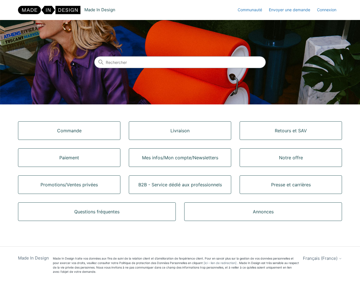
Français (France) (321, 258)
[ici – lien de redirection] (220, 263)
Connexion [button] (326, 9)
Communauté (250, 9)
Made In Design (33, 258)
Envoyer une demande (289, 9)
